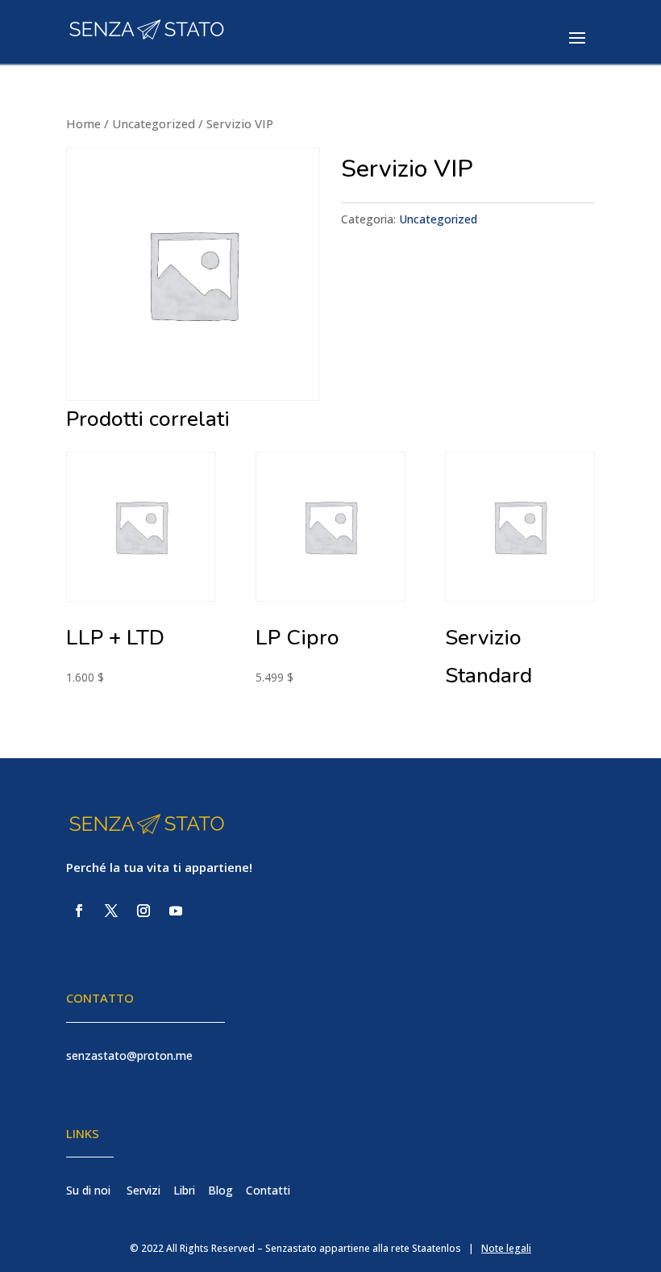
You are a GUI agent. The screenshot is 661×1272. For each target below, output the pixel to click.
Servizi (143, 1190)
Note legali (506, 1248)
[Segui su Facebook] (79, 911)
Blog (220, 1190)
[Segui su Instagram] (143, 911)
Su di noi (88, 1190)
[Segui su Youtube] (176, 911)
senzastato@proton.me (129, 1055)
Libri (184, 1190)
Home (83, 123)
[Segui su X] (111, 911)
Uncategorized (153, 123)
